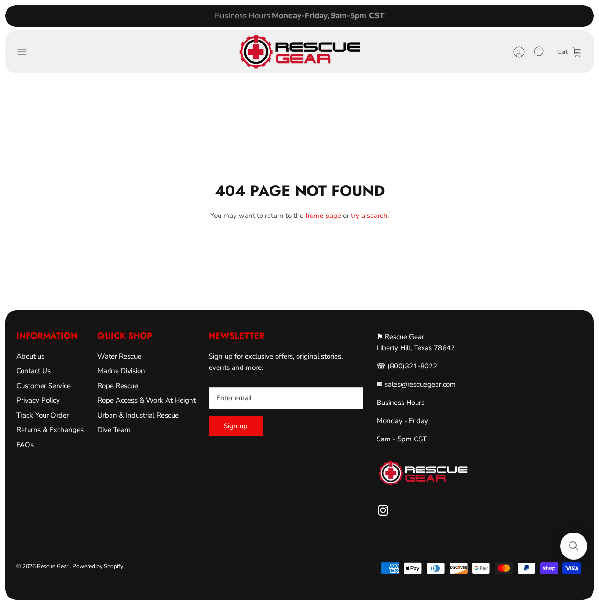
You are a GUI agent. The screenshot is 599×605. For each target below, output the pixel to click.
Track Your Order (42, 415)
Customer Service (43, 385)
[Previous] (179, 16)
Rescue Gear (53, 566)
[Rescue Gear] (299, 52)
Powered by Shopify (98, 566)
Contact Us (33, 370)
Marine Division (121, 370)
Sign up (236, 426)
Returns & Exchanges (50, 429)
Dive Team (114, 429)
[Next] (420, 16)
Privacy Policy (38, 400)
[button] (573, 546)
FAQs (25, 444)
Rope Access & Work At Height (146, 400)
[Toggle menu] (26, 52)
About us (30, 356)
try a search (369, 215)
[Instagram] (383, 510)
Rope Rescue (117, 385)
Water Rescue (119, 356)
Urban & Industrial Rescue (138, 415)
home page (323, 215)
